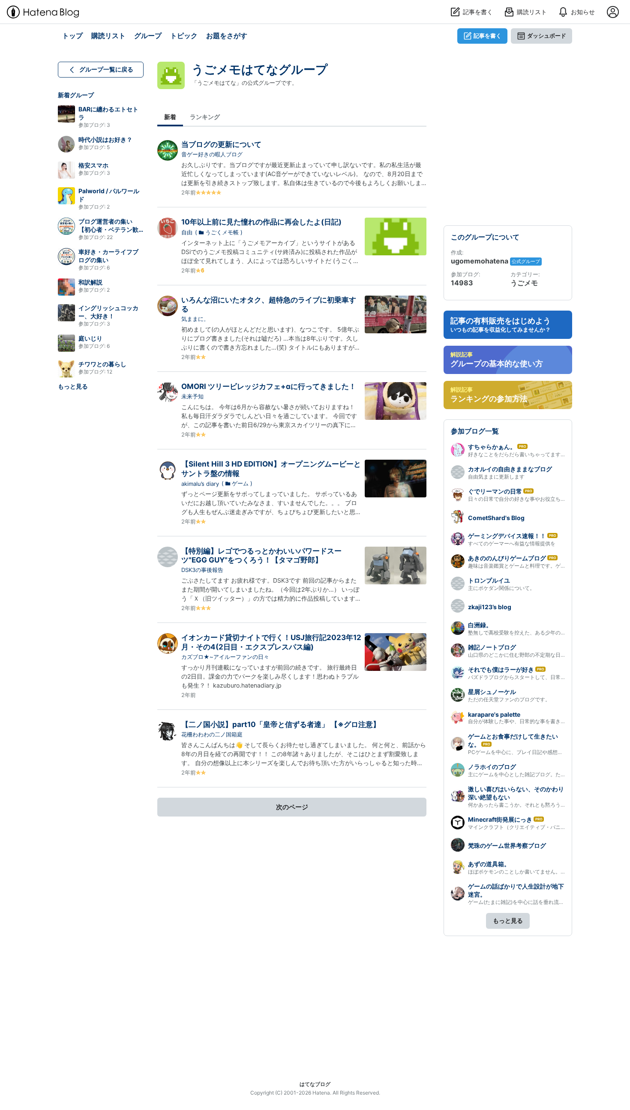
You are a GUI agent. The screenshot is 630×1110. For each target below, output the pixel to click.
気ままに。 (195, 318)
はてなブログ (315, 1084)
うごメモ (524, 282)
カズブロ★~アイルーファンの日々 (225, 656)
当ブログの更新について (221, 144)
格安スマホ (93, 165)
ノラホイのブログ (492, 766)
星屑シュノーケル (492, 691)
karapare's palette (494, 714)
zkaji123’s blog (489, 606)
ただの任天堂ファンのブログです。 (509, 699)
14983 (462, 282)
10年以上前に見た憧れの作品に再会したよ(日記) (261, 222)
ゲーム (240, 483)
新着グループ (76, 95)
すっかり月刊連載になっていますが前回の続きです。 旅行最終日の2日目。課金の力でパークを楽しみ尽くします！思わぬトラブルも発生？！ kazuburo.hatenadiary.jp (270, 676)
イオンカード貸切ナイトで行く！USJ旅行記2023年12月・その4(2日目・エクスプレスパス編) (271, 642)
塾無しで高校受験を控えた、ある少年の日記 (519, 632)
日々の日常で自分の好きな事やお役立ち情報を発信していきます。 (545, 499)
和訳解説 (90, 282)
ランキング (205, 116)
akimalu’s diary (200, 483)
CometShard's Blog (496, 517)
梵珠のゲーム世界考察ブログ (507, 845)
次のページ (292, 807)
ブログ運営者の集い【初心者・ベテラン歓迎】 (108, 229)
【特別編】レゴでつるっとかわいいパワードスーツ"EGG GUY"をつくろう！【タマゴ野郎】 (261, 555)
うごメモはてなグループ (260, 69)
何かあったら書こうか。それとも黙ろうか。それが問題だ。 (537, 805)
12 (109, 371)
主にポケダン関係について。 (501, 588)
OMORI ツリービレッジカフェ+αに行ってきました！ (268, 386)
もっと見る (73, 386)
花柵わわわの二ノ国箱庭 (212, 734)
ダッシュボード (546, 35)
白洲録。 (480, 624)
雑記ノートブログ (492, 647)
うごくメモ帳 (222, 232)
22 (110, 237)
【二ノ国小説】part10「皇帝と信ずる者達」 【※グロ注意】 (280, 724)
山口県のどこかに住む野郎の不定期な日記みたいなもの (532, 655)
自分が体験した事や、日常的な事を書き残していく (527, 721)
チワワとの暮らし (102, 364)
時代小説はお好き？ (105, 139)
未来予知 (192, 396)
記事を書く (487, 35)
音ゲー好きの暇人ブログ (212, 154)
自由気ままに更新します (496, 476)
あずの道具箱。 (489, 864)
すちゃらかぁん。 (492, 446)
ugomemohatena (480, 261)
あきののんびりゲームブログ (507, 558)
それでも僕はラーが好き (501, 669)
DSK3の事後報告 (202, 569)
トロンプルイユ (489, 580)
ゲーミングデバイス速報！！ (507, 535)
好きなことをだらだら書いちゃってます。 (517, 454)
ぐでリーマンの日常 (495, 491)
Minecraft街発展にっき (500, 819)
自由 (186, 232)
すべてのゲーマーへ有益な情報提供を (511, 543)
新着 (170, 116)
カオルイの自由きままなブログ (510, 469)
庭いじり (90, 338)
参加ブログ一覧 (475, 431)
